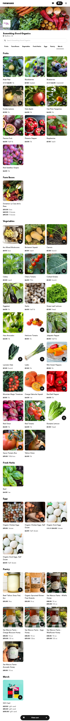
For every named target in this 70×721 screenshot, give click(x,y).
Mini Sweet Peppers (54, 365)
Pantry (52, 46)
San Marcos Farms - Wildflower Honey (54, 631)
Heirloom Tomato (31, 336)
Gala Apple (29, 109)
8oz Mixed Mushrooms (11, 247)
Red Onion (7, 424)
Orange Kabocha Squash (34, 394)
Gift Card (6, 703)
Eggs (45, 46)
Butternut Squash (31, 247)
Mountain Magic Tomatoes (13, 394)
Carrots (49, 247)
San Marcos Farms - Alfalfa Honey (57, 596)
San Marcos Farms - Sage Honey (34, 631)
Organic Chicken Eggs (11, 525)
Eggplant (6, 306)
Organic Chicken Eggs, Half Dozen (35, 526)
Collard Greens (52, 277)
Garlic (27, 306)
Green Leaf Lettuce (54, 306)
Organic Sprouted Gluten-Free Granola (34, 596)
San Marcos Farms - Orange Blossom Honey (11, 631)
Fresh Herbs (37, 46)
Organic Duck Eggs (54, 525)
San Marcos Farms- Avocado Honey (10, 666)
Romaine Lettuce (53, 424)
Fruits (6, 46)
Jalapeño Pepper (53, 336)
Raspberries (51, 138)
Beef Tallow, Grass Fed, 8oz (12, 596)
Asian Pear (6, 80)
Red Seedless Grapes (11, 168)
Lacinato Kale (8, 365)
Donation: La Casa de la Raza (12, 205)
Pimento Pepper (31, 138)
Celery (5, 277)
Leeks (27, 365)
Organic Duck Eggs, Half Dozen (12, 558)
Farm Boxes (15, 46)
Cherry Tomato (30, 277)
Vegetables (26, 46)
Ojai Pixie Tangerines (54, 109)
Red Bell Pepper (53, 394)
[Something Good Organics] (6, 23)
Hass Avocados (8, 336)
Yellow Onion (30, 453)
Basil (4, 489)
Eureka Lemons (8, 109)
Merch (60, 46)
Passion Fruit (7, 138)
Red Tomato (29, 424)
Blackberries (29, 80)
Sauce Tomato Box (10, 453)
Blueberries (51, 80)
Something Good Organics (17, 33)
